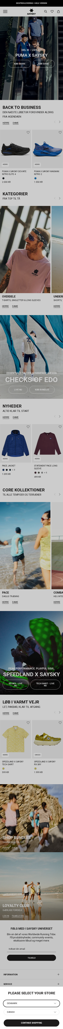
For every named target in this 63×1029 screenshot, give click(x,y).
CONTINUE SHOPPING (31, 1023)
